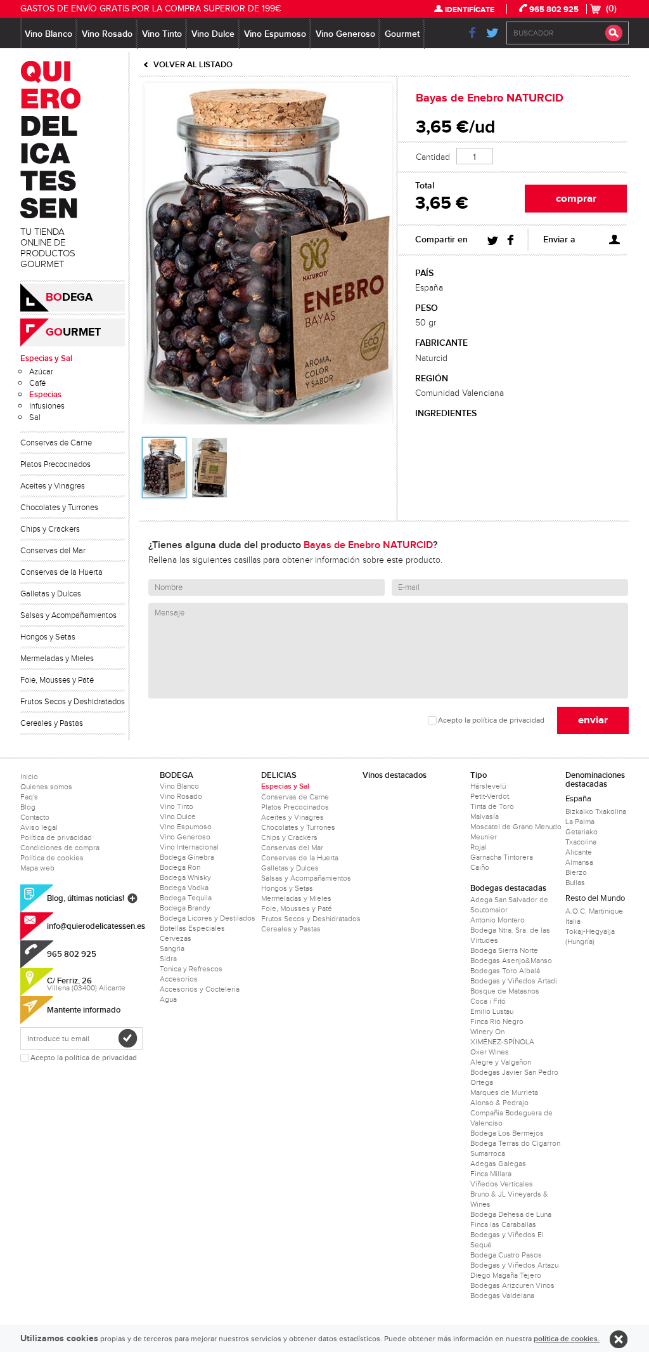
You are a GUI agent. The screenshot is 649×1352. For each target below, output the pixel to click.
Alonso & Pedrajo (499, 1102)
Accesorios (179, 979)
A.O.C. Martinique (594, 911)
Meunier (483, 836)
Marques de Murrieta (504, 1092)
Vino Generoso (345, 34)
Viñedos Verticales (501, 1183)
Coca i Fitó (488, 1001)
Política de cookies (52, 857)
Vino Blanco (48, 34)
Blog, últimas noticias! (85, 898)
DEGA (69, 298)
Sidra (168, 958)
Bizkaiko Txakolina (595, 811)
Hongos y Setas (47, 637)
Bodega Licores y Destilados (207, 918)
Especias (45, 395)
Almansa (579, 862)
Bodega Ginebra (187, 857)
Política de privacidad (56, 837)
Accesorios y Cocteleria (200, 989)
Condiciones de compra (60, 847)
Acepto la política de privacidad (491, 720)
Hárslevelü (488, 786)
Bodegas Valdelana (502, 1295)
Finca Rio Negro (497, 1021)
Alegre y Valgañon (500, 1062)
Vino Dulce (213, 34)
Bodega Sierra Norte (504, 950)
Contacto (34, 817)
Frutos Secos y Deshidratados (72, 702)
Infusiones (47, 406)
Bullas (575, 882)
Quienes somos (46, 786)
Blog (27, 807)
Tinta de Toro (492, 806)
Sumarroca (487, 1153)
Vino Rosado (107, 34)
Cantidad (433, 157)
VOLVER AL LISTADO (193, 65)
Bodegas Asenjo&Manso (511, 960)
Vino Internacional (189, 847)
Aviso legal (39, 827)
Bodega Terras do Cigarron (515, 1143)
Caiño (479, 867)
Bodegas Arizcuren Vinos (512, 1285)
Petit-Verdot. (490, 796)
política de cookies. (567, 1339)
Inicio (29, 776)
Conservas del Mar (53, 551)
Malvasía (484, 816)
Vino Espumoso (275, 34)
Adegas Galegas (498, 1163)
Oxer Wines (489, 1051)
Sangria (172, 948)
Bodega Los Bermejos (507, 1133)
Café (37, 383)
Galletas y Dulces (50, 594)
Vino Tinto (162, 34)
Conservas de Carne (56, 443)
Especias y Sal (46, 358)
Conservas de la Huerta (61, 572)
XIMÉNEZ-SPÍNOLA (502, 1041)
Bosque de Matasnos (504, 991)
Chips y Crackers (50, 529)
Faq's (29, 796)
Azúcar (41, 372)
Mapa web (37, 867)
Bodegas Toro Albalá (505, 970)
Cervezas (175, 938)
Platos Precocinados (55, 464)
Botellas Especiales (192, 928)
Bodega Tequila (186, 897)
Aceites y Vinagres (52, 486)
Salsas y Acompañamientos (68, 615)
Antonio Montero (497, 920)
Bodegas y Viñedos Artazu (514, 1265)
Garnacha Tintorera (501, 857)
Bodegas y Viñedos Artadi (513, 980)
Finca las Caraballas (503, 1224)
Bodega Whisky (185, 877)
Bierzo (576, 872)
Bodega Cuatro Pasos (506, 1254)
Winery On (487, 1031)
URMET (73, 332)
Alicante (578, 852)
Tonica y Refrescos (191, 968)
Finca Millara (490, 1173)
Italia (573, 921)
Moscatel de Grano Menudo (516, 826)
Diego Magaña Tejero (505, 1275)
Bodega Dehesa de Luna (510, 1214)
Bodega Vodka (184, 887)
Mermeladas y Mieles (57, 658)
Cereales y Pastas (51, 723)
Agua (168, 999)
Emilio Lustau (491, 1011)
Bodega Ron (180, 867)
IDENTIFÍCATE (469, 10)
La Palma (579, 821)
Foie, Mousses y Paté (57, 680)
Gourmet (402, 34)
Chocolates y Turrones (59, 507)
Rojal (478, 847)
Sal (35, 417)
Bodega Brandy (185, 907)
